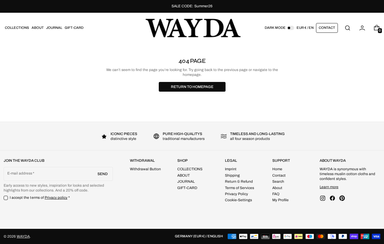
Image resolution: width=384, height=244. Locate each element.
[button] (347, 28)
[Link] (192, 6)
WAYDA (23, 236)
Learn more (329, 187)
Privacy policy (56, 197)
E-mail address (19, 173)
